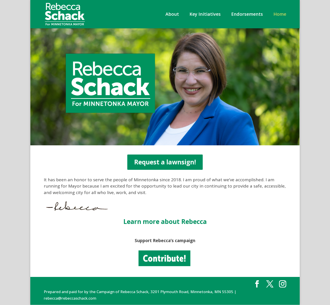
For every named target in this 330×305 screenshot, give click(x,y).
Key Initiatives (205, 15)
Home (279, 15)
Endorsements (247, 15)
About (172, 15)
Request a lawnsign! (165, 162)
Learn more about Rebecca (165, 221)
